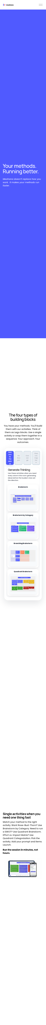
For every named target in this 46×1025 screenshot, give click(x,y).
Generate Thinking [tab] (10, 458)
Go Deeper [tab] (18, 458)
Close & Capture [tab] (36, 457)
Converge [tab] (27, 458)
